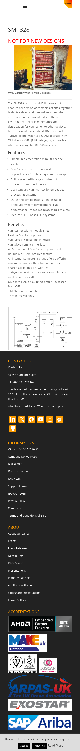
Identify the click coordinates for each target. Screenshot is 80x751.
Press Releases (17, 548)
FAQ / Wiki (14, 478)
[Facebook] (31, 419)
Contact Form (16, 367)
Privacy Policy (16, 501)
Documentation (18, 471)
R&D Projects (16, 563)
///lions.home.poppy (50, 406)
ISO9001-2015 (17, 493)
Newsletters (15, 556)
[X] (22, 419)
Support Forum (18, 486)
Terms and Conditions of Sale (27, 515)
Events (12, 541)
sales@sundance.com (22, 375)
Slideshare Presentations (24, 593)
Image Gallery (17, 600)
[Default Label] (12, 419)
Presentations (17, 570)
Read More (55, 745)
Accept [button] (24, 745)
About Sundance (19, 533)
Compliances (16, 508)
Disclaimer (15, 464)
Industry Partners (19, 578)
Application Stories (20, 585)
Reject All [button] (39, 745)
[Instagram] (40, 419)
